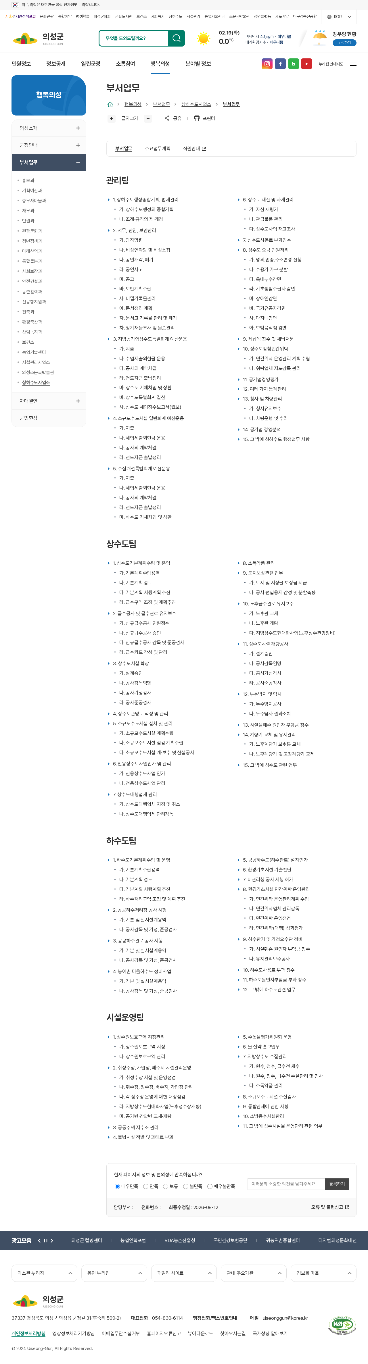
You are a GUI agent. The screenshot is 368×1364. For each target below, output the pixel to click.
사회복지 (157, 16)
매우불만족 (224, 1186)
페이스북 (280, 64)
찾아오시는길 (233, 1333)
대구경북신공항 (305, 16)
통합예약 (65, 16)
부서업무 (161, 104)
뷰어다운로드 (200, 1333)
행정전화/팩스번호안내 (215, 1318)
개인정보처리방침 (28, 1333)
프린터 (209, 118)
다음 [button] (51, 1241)
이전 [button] (40, 1241)
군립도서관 (123, 16)
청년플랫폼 (262, 16)
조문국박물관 (239, 16)
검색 (176, 38)
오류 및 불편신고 (327, 1207)
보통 (174, 1186)
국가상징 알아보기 (270, 1333)
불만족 (196, 1186)
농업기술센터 (214, 16)
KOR (338, 16)
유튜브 (307, 64)
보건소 (141, 16)
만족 (154, 1186)
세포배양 (282, 16)
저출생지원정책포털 (20, 16)
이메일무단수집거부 (121, 1333)
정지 (45, 1241)
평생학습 (82, 16)
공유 (177, 118)
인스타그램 (267, 64)
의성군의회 (102, 16)
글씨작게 (148, 119)
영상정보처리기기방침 (73, 1333)
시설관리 (193, 16)
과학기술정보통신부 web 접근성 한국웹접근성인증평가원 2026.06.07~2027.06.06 (342, 1325)
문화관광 (46, 16)
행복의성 (132, 104)
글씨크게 (112, 119)
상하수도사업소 (196, 104)
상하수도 (175, 16)
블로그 (293, 64)
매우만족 (129, 1186)
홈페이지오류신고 (164, 1333)
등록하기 (337, 1184)
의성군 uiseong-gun (38, 38)
